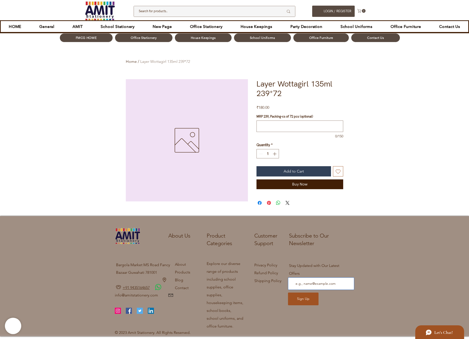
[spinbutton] (268, 153)
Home (131, 61)
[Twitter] (140, 311)
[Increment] (275, 153)
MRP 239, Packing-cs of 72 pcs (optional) (284, 117)
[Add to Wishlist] (338, 171)
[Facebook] (129, 311)
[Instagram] (118, 311)
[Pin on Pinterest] (269, 203)
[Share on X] (287, 203)
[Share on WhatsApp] (278, 203)
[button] (361, 11)
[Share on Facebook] (260, 203)
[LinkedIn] (151, 311)
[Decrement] (260, 153)
